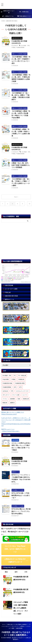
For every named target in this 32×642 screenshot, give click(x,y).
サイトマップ (15, 626)
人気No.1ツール (8, 16)
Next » (16, 197)
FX (14, 375)
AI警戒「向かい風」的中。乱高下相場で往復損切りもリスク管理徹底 (21, 165)
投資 (19, 398)
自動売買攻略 (9, 285)
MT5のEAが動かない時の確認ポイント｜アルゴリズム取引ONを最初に (21, 511)
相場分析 (5, 402)
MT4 (15, 387)
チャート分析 (15, 395)
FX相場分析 (21, 379)
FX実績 (13, 47)
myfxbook (5, 391)
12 (29, 204)
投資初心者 (26, 398)
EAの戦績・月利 (25, 45)
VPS (12, 391)
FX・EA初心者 (22, 375)
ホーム (4, 624)
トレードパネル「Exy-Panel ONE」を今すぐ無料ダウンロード (15, 549)
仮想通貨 (12, 398)
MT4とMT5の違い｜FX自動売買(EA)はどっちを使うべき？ (21, 495)
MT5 (20, 387)
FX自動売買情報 (20, 47)
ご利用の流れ (25, 11)
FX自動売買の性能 (7, 383)
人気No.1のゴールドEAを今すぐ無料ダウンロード (15, 560)
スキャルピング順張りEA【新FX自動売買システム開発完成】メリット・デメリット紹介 (20, 608)
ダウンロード (6, 395)
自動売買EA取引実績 (11, 296)
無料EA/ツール (9, 299)
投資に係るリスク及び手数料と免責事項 (17, 624)
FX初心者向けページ (25, 16)
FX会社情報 (6, 379)
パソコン (5, 398)
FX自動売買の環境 (20, 383)
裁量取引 (12, 402)
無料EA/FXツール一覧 (8, 11)
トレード (24, 395)
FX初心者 (8, 292)
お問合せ (22, 626)
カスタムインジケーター (22, 391)
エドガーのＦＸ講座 (11, 289)
